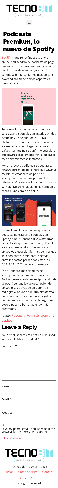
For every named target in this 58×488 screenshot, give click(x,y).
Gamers (47, 472)
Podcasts (18, 315)
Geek (22, 478)
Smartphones (28, 472)
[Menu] (29, 22)
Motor (35, 478)
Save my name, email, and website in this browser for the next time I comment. (29, 430)
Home (9, 472)
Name (7, 386)
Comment (9, 346)
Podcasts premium (39, 315)
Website (7, 412)
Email (6, 399)
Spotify (7, 57)
